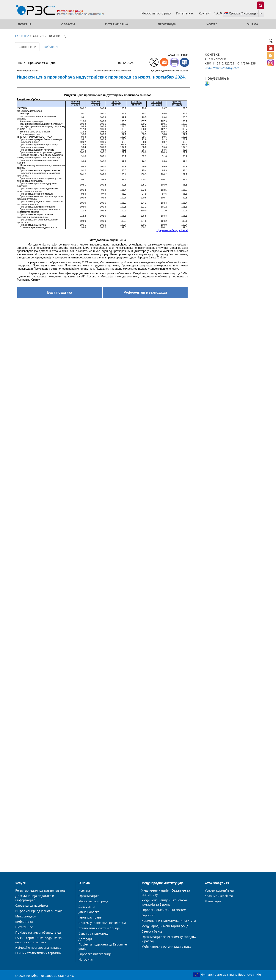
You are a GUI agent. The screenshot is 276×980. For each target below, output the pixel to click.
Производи (167, 24)
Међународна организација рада (166, 946)
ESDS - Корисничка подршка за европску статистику (38, 940)
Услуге (212, 24)
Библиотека (24, 922)
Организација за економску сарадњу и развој (168, 939)
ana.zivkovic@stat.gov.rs (222, 68)
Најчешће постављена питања (38, 947)
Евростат (148, 915)
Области (68, 24)
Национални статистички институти (168, 921)
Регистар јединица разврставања (40, 890)
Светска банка (152, 931)
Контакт (205, 13)
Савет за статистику (93, 933)
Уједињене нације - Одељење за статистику (165, 892)
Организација (88, 896)
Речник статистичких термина (38, 953)
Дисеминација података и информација (34, 898)
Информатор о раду (156, 13)
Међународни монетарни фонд (164, 926)
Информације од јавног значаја (39, 911)
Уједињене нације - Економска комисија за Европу (164, 902)
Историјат (86, 959)
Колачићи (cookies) (219, 896)
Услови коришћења (219, 890)
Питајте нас (185, 13)
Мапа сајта (213, 901)
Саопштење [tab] (27, 47)
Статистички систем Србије (99, 928)
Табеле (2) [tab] (50, 47)
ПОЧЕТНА (24, 24)
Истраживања (116, 24)
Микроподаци (25, 916)
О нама (252, 24)
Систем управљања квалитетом (102, 923)
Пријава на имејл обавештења (38, 932)
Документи (86, 906)
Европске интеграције (95, 954)
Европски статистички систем (163, 910)
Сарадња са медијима (31, 905)
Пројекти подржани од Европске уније (102, 946)
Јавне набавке (88, 912)
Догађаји (85, 939)
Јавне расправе (90, 917)
